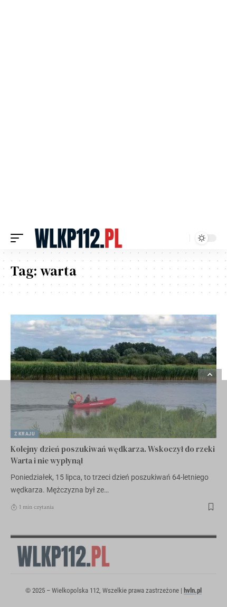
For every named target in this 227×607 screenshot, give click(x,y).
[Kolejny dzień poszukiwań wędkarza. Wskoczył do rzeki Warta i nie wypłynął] (113, 376)
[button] (20, 238)
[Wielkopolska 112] (78, 238)
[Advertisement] (113, 113)
